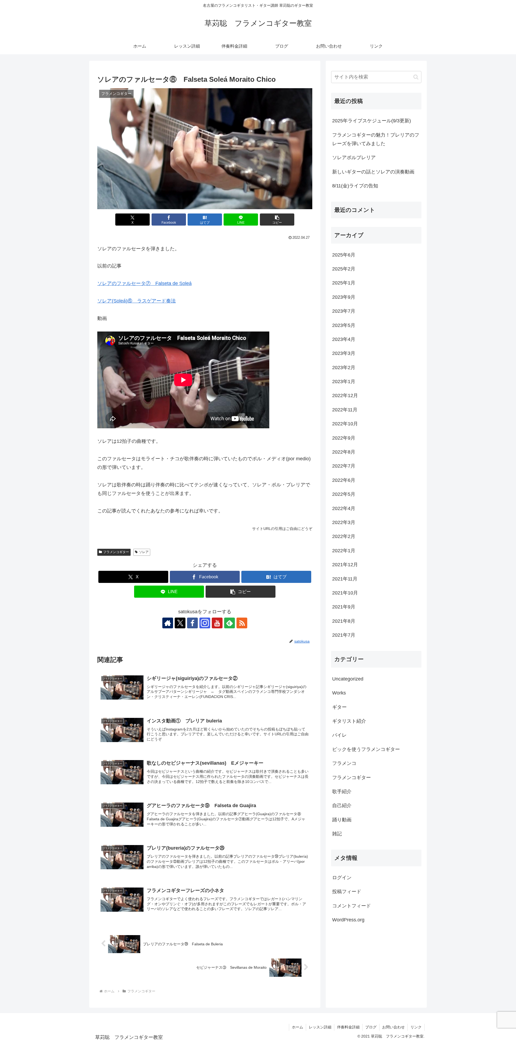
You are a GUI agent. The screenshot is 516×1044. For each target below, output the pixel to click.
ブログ (371, 1027)
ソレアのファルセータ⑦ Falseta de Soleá (144, 283)
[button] (277, 219)
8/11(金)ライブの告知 (355, 185)
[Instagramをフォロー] (204, 623)
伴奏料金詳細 (348, 1027)
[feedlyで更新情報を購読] (229, 623)
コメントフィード (351, 905)
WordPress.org (348, 920)
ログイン (342, 877)
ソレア (144, 552)
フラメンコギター (116, 552)
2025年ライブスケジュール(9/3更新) (371, 120)
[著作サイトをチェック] (167, 623)
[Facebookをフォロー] (192, 623)
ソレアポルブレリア (354, 157)
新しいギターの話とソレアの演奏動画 (373, 171)
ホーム (297, 1027)
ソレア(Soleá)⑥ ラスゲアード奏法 (136, 301)
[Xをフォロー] (180, 623)
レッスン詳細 (320, 1027)
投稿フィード (346, 892)
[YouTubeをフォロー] (217, 623)
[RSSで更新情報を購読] (241, 623)
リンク (416, 1027)
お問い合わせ (393, 1027)
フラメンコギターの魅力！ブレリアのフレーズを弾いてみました (375, 139)
